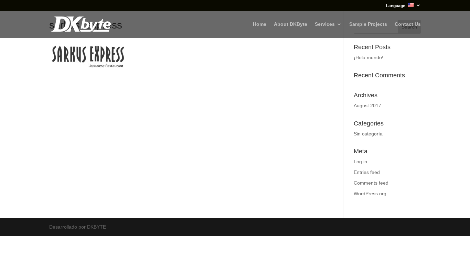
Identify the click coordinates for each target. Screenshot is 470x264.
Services (325, 24)
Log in (360, 161)
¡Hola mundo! (368, 57)
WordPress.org (370, 193)
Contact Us (408, 24)
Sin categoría (368, 133)
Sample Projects (368, 24)
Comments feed (371, 183)
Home (259, 24)
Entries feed (367, 172)
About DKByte (290, 24)
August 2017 (367, 105)
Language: (397, 5)
